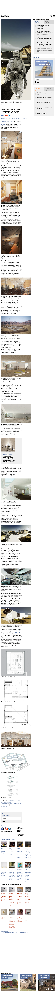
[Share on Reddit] (7, 116)
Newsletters (21, 834)
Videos (19, 833)
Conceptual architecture (13, 800)
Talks (19, 831)
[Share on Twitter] (4, 116)
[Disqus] (16, 952)
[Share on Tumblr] (11, 116)
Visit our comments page (7, 932)
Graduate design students (7, 121)
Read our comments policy (21, 932)
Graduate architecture (6, 803)
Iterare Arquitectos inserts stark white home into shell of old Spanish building (44, 43)
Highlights (7, 973)
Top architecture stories (41, 19)
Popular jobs (37, 89)
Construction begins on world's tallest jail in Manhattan (43, 26)
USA (2, 802)
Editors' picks (17, 803)
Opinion (19, 830)
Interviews (20, 828)
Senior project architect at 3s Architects (44, 107)
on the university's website (14, 217)
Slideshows (4, 806)
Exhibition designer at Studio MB (44, 93)
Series (19, 827)
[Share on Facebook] (2, 116)
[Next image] (29, 63)
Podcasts (20, 835)
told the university (15, 632)
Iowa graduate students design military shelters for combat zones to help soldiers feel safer (11, 111)
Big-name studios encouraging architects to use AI (44, 37)
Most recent (47, 22)
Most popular (37, 22)
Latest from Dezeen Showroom (11, 884)
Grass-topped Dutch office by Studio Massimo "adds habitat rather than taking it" (44, 31)
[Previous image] (2, 63)
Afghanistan (7, 802)
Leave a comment (22, 118)
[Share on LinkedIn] (9, 116)
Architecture (13, 805)
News (19, 805)
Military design (5, 805)
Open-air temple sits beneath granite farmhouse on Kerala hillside (44, 49)
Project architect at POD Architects (43, 103)
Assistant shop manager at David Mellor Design (44, 112)
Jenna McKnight (5, 118)
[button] (51, 16)
